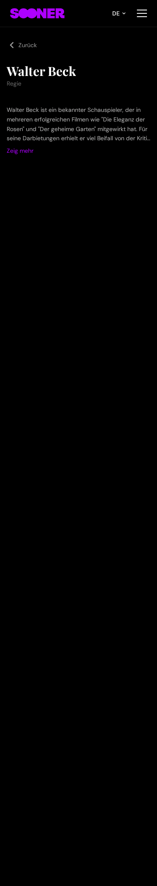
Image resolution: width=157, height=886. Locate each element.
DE (116, 13)
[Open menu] (142, 13)
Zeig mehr (20, 150)
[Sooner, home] (37, 13)
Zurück (27, 45)
